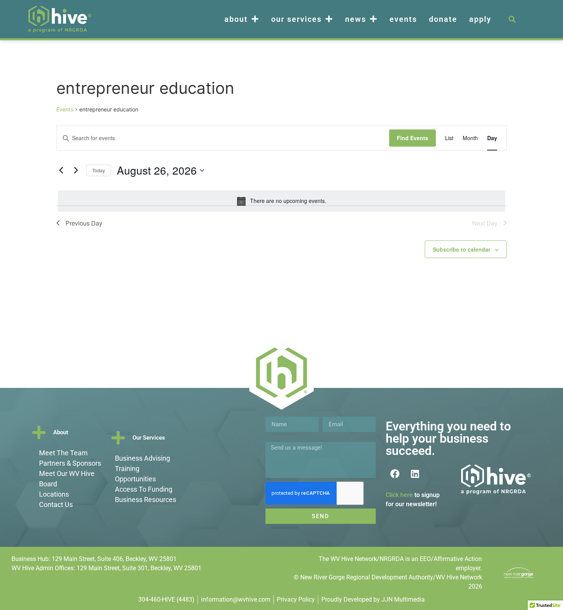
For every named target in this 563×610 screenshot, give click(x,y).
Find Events (412, 138)
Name (273, 413)
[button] (512, 19)
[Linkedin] (415, 473)
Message (277, 439)
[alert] (281, 201)
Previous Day (83, 223)
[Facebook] (395, 473)
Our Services (296, 19)
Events (403, 19)
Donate (443, 19)
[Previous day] (60, 170)
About (236, 19)
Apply (480, 19)
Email (330, 413)
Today (98, 170)
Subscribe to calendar (461, 249)
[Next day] (75, 170)
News (355, 19)
